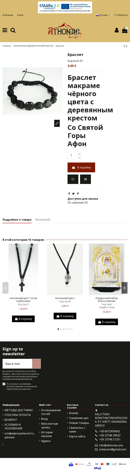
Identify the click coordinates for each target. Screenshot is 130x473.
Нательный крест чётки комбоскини (23, 299)
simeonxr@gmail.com (112, 449)
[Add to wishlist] (73, 179)
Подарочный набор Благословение (106, 299)
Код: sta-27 (23, 304)
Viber (21, 15)
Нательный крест (65, 298)
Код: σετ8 (106, 304)
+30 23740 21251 (110, 439)
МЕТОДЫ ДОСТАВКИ (19, 410)
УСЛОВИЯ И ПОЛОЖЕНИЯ (13, 426)
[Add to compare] (85, 179)
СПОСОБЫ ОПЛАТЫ (18, 415)
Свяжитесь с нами (77, 429)
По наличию (76, 202)
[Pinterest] (78, 193)
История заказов (46, 434)
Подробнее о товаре (17, 219)
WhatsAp (9, 15)
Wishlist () (122, 15)
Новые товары (79, 423)
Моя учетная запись (49, 425)
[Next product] (126, 46)
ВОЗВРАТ (11, 420)
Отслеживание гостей (51, 412)
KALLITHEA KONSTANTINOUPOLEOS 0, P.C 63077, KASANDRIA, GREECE (111, 419)
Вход (44, 419)
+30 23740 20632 (110, 435)
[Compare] (23, 293)
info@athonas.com (111, 445)
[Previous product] (124, 46)
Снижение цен (78, 418)
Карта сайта (77, 436)
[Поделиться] (69, 193)
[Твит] (73, 193)
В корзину (84, 167)
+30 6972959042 (109, 431)
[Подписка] (36, 363)
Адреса (45, 441)
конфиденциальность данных (19, 435)
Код (70, 61)
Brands (73, 413)
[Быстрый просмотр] (28, 293)
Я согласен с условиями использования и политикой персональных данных (22, 386)
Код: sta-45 (65, 301)
